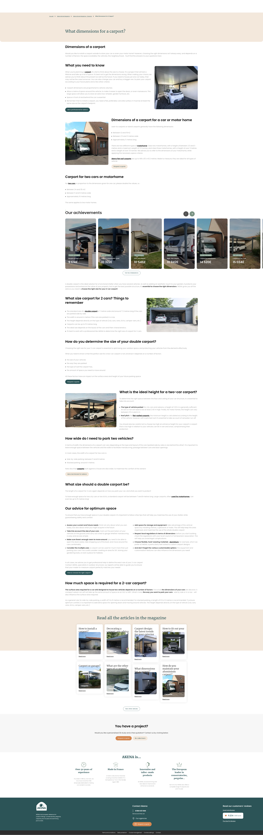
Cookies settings (149, 832)
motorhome (142, 146)
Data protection (122, 832)
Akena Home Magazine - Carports (82, 16)
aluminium (174, 542)
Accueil (51, 16)
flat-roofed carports (141, 415)
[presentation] (186, 213)
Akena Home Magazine (63, 16)
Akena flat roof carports (121, 159)
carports (80, 469)
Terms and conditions (108, 832)
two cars (71, 183)
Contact (158, 832)
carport (88, 72)
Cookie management (135, 832)
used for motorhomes (180, 496)
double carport (91, 311)
